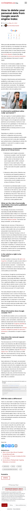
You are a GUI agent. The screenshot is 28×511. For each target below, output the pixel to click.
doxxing (19, 466)
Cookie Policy (9, 509)
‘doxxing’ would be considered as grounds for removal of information (14, 329)
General (5, 478)
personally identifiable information (10, 469)
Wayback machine (11, 220)
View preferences (21, 505)
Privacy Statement (16, 509)
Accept (4, 505)
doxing (13, 466)
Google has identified (19, 324)
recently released (7, 54)
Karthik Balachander (13, 26)
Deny (11, 505)
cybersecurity (6, 466)
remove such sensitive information (17, 56)
